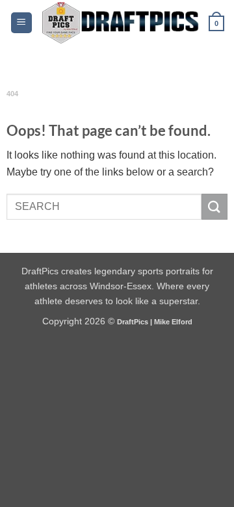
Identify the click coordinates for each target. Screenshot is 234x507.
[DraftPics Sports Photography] (120, 23)
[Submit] (215, 206)
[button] (21, 23)
